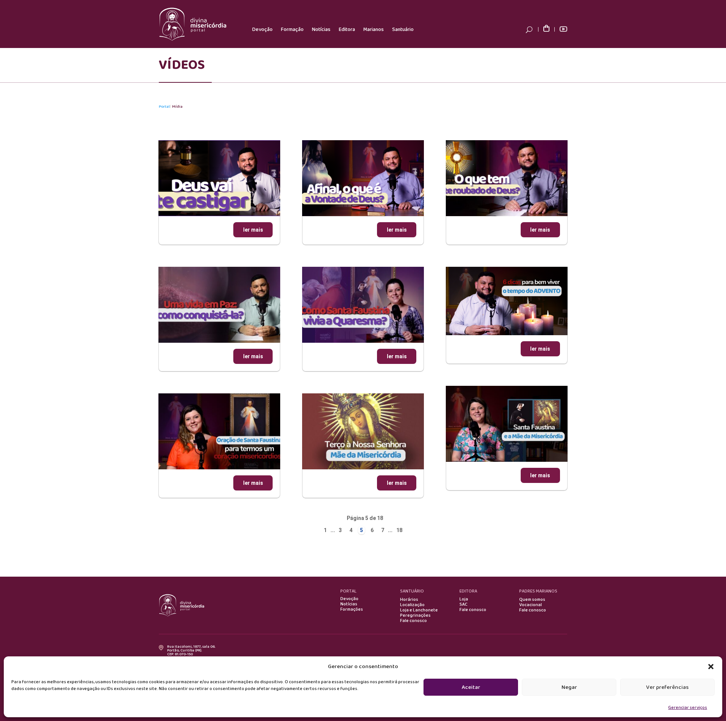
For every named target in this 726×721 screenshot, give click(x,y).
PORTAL (348, 591)
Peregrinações (415, 615)
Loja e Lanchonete (419, 610)
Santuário (403, 29)
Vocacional (530, 605)
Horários (409, 599)
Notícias (321, 29)
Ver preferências (667, 687)
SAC (463, 604)
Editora (347, 29)
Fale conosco (413, 621)
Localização (412, 605)
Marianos (373, 29)
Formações (351, 609)
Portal (164, 106)
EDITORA (468, 591)
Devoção (262, 29)
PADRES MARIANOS (538, 591)
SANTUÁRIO (412, 591)
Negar (569, 687)
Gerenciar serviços (687, 707)
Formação (292, 29)
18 (399, 530)
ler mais (253, 230)
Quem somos (532, 599)
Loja (463, 599)
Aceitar (471, 687)
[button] (711, 666)
